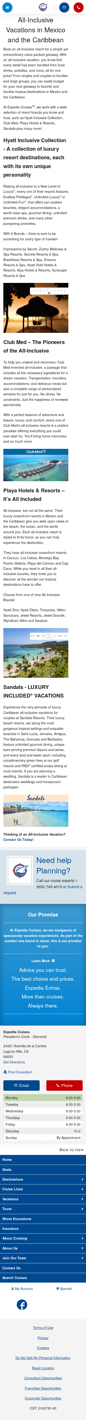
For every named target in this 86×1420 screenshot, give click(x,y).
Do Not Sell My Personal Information (43, 1357)
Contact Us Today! (18, 839)
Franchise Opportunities (43, 1388)
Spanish (65, 1288)
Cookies (43, 1347)
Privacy (43, 1337)
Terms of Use (43, 1327)
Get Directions (14, 1062)
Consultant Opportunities (43, 1378)
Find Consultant (19, 1072)
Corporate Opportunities (43, 1398)
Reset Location (43, 1368)
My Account (23, 1288)
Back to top (70, 1149)
